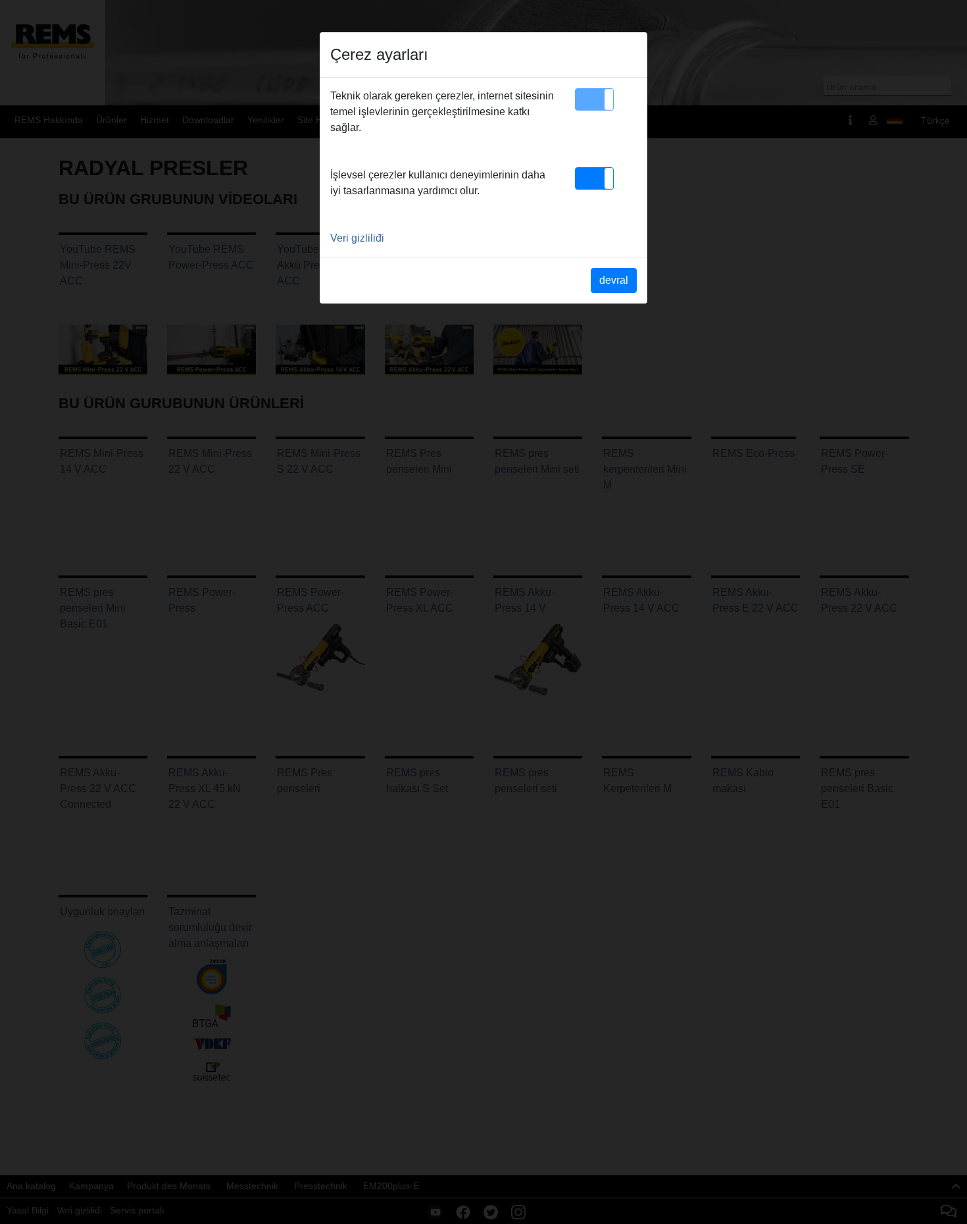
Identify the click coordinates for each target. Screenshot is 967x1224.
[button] (594, 99)
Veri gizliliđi (357, 238)
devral (613, 280)
